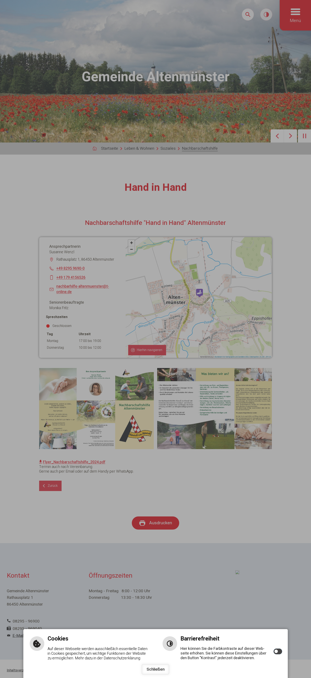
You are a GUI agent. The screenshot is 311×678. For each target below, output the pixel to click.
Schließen (156, 669)
